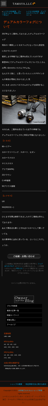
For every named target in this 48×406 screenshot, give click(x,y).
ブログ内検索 (12, 306)
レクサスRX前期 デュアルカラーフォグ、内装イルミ (36, 13)
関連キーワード (13, 315)
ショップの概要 (16, 384)
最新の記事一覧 (13, 311)
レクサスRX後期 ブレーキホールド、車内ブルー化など (11, 13)
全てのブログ (9, 266)
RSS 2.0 (19, 268)
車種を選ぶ (11, 320)
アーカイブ (11, 325)
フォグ (40, 264)
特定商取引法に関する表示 (36, 384)
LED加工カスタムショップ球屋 (30, 390)
